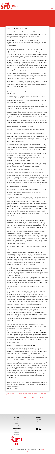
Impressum (16, 434)
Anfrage (16, 423)
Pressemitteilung (16, 425)
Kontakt (16, 430)
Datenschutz (16, 432)
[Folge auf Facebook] (37, 429)
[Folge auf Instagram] (40, 429)
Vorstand (38, 419)
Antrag (16, 421)
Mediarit (34, 451)
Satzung (38, 421)
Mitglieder (16, 419)
